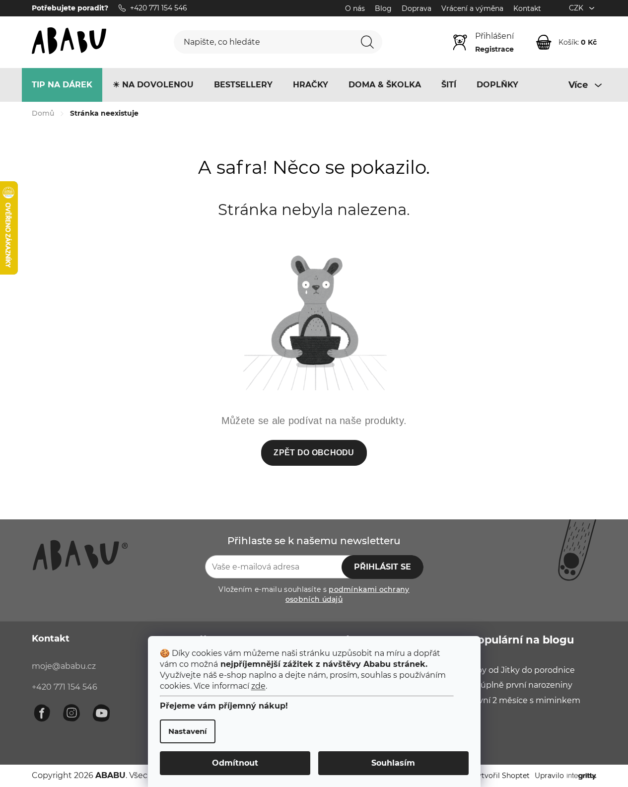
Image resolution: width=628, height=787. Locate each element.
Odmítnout (235, 763)
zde (258, 686)
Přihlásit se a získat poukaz (380, 462)
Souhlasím (393, 763)
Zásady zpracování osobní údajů (413, 496)
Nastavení (187, 731)
